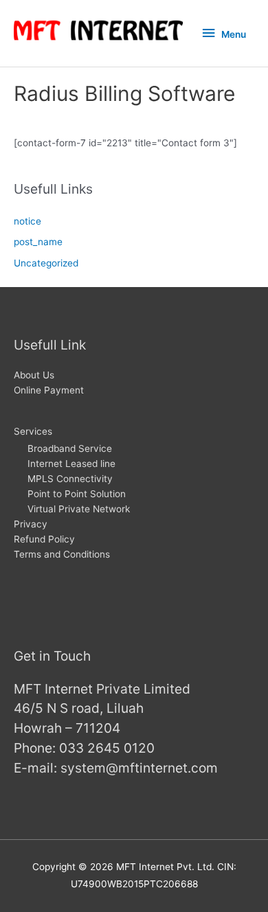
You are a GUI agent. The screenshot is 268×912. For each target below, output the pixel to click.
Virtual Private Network (78, 508)
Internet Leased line (71, 463)
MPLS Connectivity (70, 478)
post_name (38, 241)
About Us (34, 374)
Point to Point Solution (76, 493)
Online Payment (49, 390)
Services (33, 431)
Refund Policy (44, 539)
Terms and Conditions (62, 554)
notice (27, 221)
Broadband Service (69, 448)
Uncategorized (46, 263)
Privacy (30, 523)
